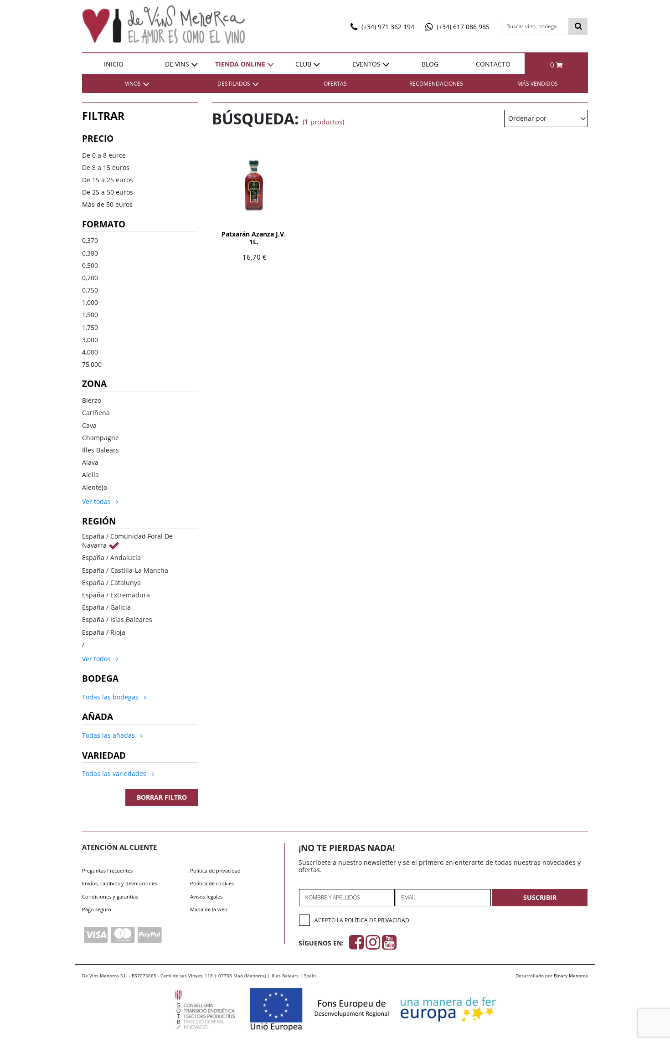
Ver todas (97, 501)
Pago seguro (96, 909)
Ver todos (97, 658)
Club (303, 64)
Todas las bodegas (111, 697)
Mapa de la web (208, 909)
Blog (430, 64)
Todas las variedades (115, 773)
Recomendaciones (436, 83)
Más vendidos (537, 83)
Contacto (493, 64)
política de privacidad (377, 920)
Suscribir (540, 897)
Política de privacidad (215, 870)
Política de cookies (212, 883)
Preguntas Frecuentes (107, 870)
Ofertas (335, 83)
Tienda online (240, 64)
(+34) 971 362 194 (387, 26)
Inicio (114, 64)
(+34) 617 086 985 (462, 26)
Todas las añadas (109, 735)
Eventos (366, 64)
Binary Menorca (571, 975)
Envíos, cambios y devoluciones (119, 883)
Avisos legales (206, 896)
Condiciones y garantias (110, 896)
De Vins (177, 64)
